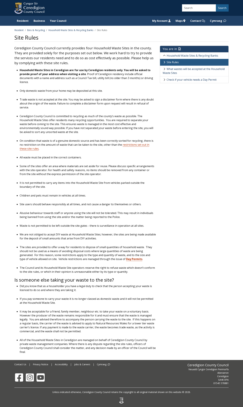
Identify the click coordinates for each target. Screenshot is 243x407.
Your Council (58, 21)
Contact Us (20, 364)
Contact (196, 21)
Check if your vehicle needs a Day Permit (192, 79)
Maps (179, 21)
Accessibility (61, 364)
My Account (160, 21)
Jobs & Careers (82, 364)
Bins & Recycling (36, 30)
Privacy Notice (40, 364)
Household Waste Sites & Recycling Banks (70, 30)
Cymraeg (216, 21)
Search (222, 8)
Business (39, 21)
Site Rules (173, 62)
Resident (23, 21)
